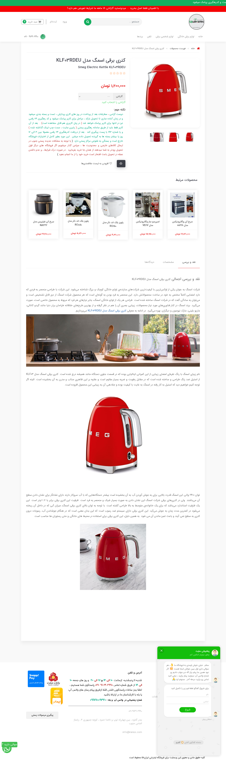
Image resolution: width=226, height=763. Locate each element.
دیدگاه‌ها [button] (149, 262)
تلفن (149, 37)
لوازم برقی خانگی (186, 37)
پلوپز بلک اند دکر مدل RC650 (113, 224)
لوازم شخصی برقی (164, 37)
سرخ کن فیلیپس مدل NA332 (43, 223)
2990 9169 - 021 (31, 37)
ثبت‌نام (53, 22)
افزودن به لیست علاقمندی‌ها (95, 163)
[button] (32, 22)
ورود (65, 22)
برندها (140, 37)
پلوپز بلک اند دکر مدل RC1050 (78, 222)
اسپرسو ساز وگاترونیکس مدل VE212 (147, 223)
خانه (200, 37)
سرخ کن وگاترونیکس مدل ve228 (182, 223)
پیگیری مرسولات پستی (42, 715)
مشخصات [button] (168, 262)
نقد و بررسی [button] (189, 262)
